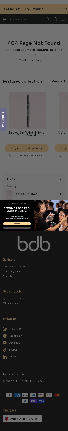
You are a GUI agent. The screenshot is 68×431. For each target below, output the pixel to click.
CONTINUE (17, 224)
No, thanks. (16, 228)
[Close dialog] (66, 201)
